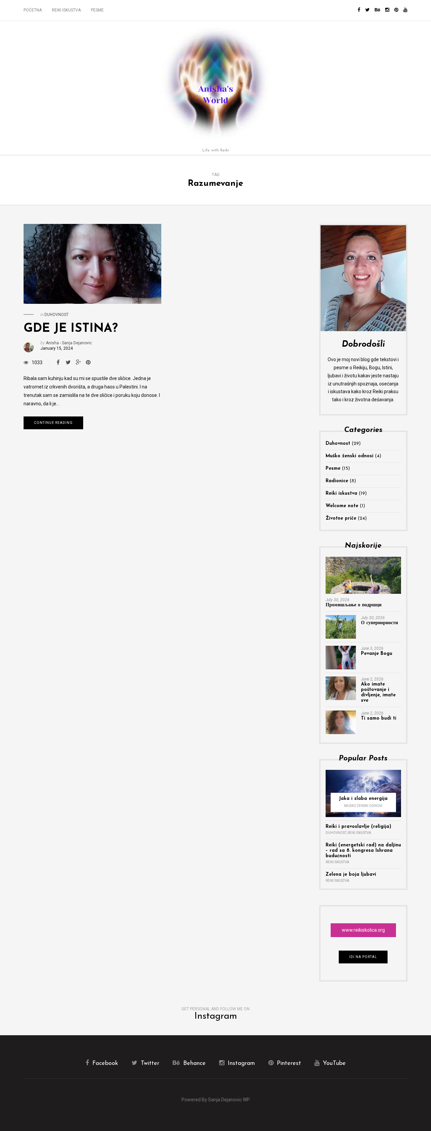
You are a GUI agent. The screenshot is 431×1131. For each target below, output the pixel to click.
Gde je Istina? (71, 329)
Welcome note (342, 506)
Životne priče (341, 518)
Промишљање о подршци (354, 605)
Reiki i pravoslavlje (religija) (358, 826)
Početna (33, 10)
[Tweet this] (68, 362)
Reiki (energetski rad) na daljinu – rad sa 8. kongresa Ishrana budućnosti (363, 851)
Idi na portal (363, 957)
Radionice (337, 481)
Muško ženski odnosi (349, 456)
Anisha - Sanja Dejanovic (69, 343)
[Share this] (58, 362)
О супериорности (379, 623)
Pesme (97, 10)
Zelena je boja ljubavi (351, 874)
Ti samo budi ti (378, 718)
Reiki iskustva (66, 10)
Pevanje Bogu (376, 653)
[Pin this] (88, 362)
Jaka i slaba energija (363, 798)
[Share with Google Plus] (78, 362)
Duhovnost (56, 314)
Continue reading (53, 423)
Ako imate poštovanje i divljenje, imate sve (378, 692)
